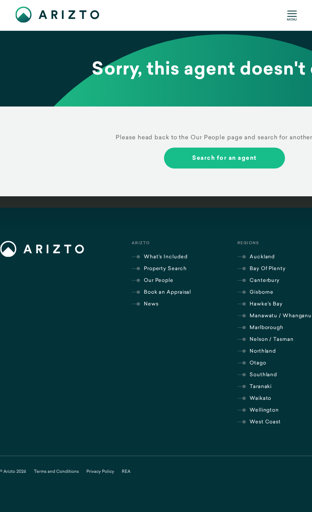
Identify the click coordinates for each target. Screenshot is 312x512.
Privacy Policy (100, 471)
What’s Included (166, 256)
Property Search (165, 268)
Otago (258, 362)
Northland (263, 350)
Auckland (262, 256)
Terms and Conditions (56, 471)
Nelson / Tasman (272, 339)
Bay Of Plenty (268, 268)
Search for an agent (224, 158)
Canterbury (265, 280)
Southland (263, 374)
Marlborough (266, 327)
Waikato (260, 397)
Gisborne (262, 291)
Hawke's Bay (266, 303)
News (151, 303)
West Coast (265, 421)
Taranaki (261, 386)
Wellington (264, 409)
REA (126, 471)
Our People (159, 280)
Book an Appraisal (167, 291)
